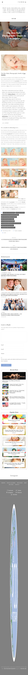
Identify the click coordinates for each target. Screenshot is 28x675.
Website (2, 353)
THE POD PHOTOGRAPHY (9, 668)
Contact (17, 484)
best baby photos (20, 212)
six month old (9, 133)
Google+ (16, 207)
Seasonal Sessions (15, 292)
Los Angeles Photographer (8, 221)
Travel (9, 272)
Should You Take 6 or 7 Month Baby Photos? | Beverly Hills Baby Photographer (16, 391)
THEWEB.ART (23, 668)
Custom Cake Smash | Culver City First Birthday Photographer (16, 385)
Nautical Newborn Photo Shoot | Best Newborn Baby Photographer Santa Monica (14, 464)
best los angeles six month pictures (10, 214)
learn (22, 198)
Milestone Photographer (7, 225)
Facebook (7, 207)
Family (9, 292)
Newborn (14, 465)
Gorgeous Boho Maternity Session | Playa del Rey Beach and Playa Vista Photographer (14, 431)
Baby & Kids (17, 41)
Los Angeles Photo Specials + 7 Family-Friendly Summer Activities (17, 404)
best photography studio (7, 219)
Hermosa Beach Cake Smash (14, 420)
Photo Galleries (11, 482)
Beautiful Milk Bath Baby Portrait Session (14, 442)
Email (2, 349)
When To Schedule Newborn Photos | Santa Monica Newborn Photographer (17, 397)
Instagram (11, 207)
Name (2, 344)
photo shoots (11, 94)
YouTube (13, 208)
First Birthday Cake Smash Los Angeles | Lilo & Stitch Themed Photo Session (14, 453)
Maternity (14, 432)
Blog (3, 207)
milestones (5, 116)
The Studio (20, 482)
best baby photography (8, 212)
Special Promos (23, 292)
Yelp (8, 86)
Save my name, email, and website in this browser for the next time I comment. (14, 360)
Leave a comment (18, 230)
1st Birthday (5, 272)
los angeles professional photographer (11, 223)
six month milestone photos (8, 227)
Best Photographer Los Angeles (9, 216)
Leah (10, 41)
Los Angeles (17, 80)
